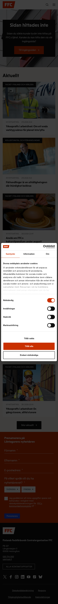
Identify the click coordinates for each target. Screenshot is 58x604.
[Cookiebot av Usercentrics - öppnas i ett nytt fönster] (43, 246)
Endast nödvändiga (29, 355)
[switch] (51, 309)
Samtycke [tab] (10, 254)
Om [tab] (47, 254)
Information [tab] (29, 254)
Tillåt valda (29, 338)
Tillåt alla (29, 346)
